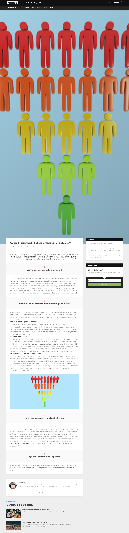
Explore (27, 7)
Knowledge (34, 3)
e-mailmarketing (55, 288)
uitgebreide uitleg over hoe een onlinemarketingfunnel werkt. (57, 293)
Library (41, 3)
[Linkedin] (42, 493)
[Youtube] (46, 493)
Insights (27, 3)
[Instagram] (39, 493)
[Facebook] (41, 493)
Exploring (31, 246)
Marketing (39, 7)
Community (116, 2)
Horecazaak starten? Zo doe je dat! (36, 510)
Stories (51, 7)
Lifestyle (46, 7)
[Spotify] (48, 493)
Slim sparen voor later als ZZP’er (34, 522)
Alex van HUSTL (17, 246)
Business (33, 7)
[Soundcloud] (49, 493)
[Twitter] (44, 493)
